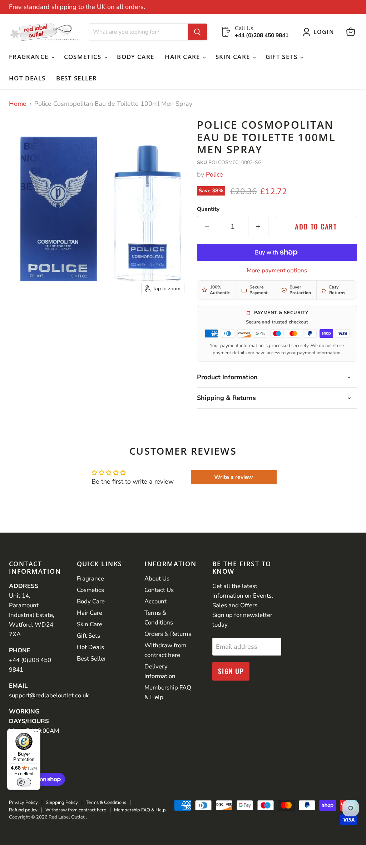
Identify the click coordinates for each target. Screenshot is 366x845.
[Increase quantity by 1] (258, 226)
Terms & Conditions (106, 802)
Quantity (208, 209)
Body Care (135, 57)
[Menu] (36, 733)
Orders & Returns (167, 634)
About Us (156, 578)
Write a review (233, 477)
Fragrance (29, 57)
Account (155, 601)
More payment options (277, 270)
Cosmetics (84, 57)
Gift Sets (283, 57)
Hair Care (183, 57)
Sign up (231, 671)
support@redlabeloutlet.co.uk (49, 695)
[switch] (24, 782)
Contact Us (159, 590)
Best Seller (76, 78)
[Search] (197, 32)
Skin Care (234, 57)
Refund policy (23, 810)
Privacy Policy (23, 802)
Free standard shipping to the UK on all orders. (77, 7)
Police (214, 174)
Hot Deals (27, 78)
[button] (320, 32)
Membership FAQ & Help (140, 810)
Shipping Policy (62, 802)
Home (17, 104)
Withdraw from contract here (75, 810)
